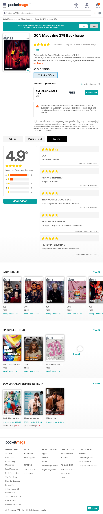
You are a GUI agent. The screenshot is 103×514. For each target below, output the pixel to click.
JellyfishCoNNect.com (87, 466)
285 (26, 364)
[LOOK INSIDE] (16, 71)
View (5, 313)
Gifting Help (28, 473)
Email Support (29, 458)
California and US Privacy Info (12, 490)
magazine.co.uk (85, 462)
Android (45, 458)
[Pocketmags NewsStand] (17, 5)
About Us (82, 453)
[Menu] (4, 5)
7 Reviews (57, 44)
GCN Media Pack (54, 364)
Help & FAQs (29, 453)
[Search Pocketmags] (5, 13)
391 (25, 307)
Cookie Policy (10, 500)
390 (47, 307)
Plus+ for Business (12, 481)
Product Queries (67, 453)
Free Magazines (11, 469)
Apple (44, 453)
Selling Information (68, 469)
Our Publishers (11, 477)
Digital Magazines (49, 470)
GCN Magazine (46, 19)
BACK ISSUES (11, 272)
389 (69, 307)
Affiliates (64, 458)
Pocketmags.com (86, 458)
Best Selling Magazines (10, 463)
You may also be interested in (23, 383)
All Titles (8, 453)
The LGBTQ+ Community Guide (12, 364)
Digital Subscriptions (11, 19)
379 (55, 19)
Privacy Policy (10, 485)
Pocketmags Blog (12, 473)
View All (96, 272)
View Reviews (20, 201)
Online (44, 462)
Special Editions (14, 330)
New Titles (9, 458)
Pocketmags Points (50, 466)
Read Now (91, 92)
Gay (36, 19)
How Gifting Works (31, 469)
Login (63, 477)
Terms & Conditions (13, 496)
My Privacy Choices (13, 504)
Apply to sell (66, 473)
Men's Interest (26, 19)
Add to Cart (13, 313)
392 (4, 307)
